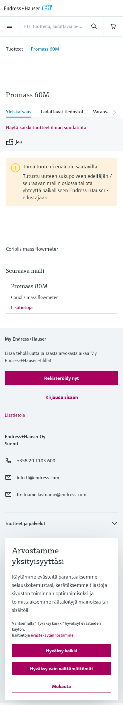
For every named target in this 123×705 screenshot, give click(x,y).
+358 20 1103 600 (36, 460)
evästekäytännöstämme (52, 635)
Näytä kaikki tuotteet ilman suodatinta (46, 127)
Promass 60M (45, 49)
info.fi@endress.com (38, 477)
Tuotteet (14, 49)
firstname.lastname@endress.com (51, 494)
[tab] (21, 112)
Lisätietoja (22, 307)
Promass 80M (29, 286)
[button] (61, 378)
